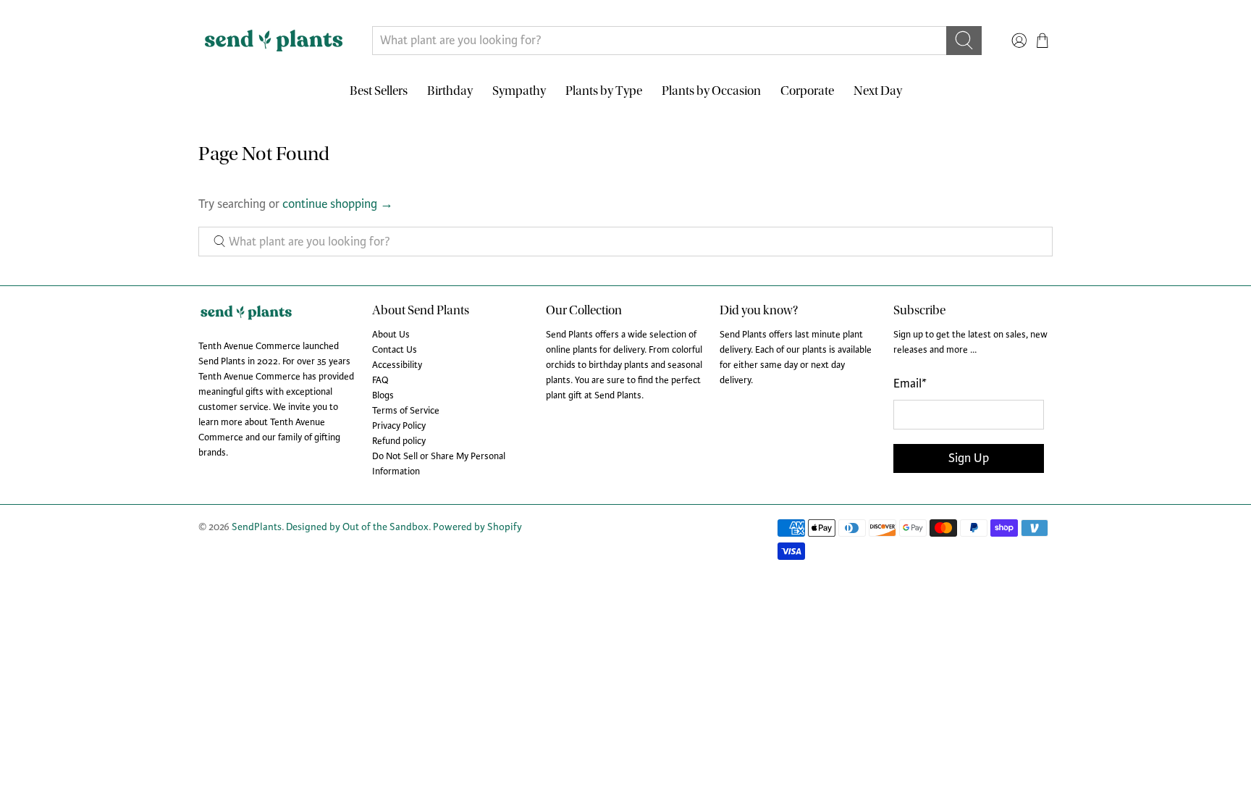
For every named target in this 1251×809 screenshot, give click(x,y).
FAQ (380, 380)
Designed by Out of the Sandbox (357, 527)
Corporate (807, 90)
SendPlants (257, 527)
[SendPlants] (273, 40)
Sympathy (519, 90)
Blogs (383, 395)
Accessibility (397, 365)
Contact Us (394, 350)
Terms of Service (405, 410)
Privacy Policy (399, 426)
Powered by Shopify (477, 527)
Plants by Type (603, 90)
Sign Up (968, 458)
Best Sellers (379, 90)
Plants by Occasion (711, 90)
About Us (391, 334)
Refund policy (399, 441)
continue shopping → (337, 203)
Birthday (450, 90)
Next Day (878, 90)
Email (910, 383)
